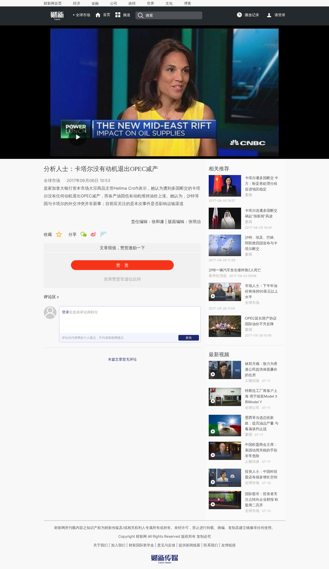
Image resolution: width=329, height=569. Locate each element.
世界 (150, 3)
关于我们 (100, 545)
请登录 (280, 15)
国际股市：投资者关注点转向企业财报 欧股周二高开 (261, 499)
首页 (106, 15)
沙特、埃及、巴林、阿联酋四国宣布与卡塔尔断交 (261, 243)
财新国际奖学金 (141, 545)
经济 (76, 3)
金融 (95, 3)
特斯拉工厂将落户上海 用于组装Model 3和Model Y (261, 396)
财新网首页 (53, 3)
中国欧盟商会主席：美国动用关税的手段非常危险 (261, 450)
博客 (187, 3)
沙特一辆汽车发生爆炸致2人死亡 (235, 270)
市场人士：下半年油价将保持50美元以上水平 (261, 291)
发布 (189, 338)
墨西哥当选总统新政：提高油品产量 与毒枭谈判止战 (261, 423)
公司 (113, 3)
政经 (132, 3)
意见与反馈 (166, 545)
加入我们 (118, 545)
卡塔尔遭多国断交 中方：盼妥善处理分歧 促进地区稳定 (261, 183)
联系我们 (211, 545)
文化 (169, 3)
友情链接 (228, 545)
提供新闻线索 (189, 545)
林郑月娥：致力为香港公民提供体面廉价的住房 (261, 369)
